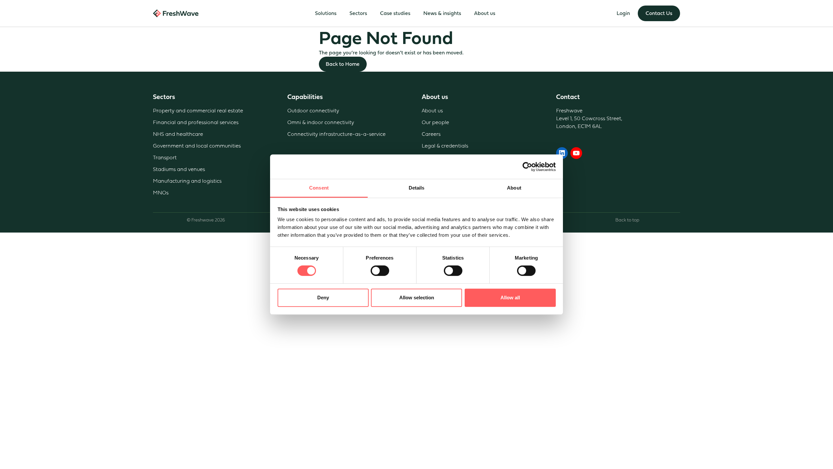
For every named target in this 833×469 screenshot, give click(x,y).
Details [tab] (417, 188)
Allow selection (416, 297)
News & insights (442, 13)
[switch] (380, 270)
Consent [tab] (319, 188)
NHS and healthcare (178, 134)
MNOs (161, 193)
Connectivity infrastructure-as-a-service (336, 134)
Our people (435, 122)
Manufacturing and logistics (187, 181)
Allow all (510, 297)
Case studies (395, 13)
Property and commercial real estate (198, 110)
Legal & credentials (445, 146)
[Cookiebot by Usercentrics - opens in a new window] (527, 167)
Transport (165, 157)
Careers (431, 134)
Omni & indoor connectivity (320, 122)
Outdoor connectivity (313, 110)
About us (432, 110)
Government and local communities (197, 146)
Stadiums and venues (179, 169)
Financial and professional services (196, 122)
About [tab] (514, 188)
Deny (323, 297)
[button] (659, 13)
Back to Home (343, 64)
